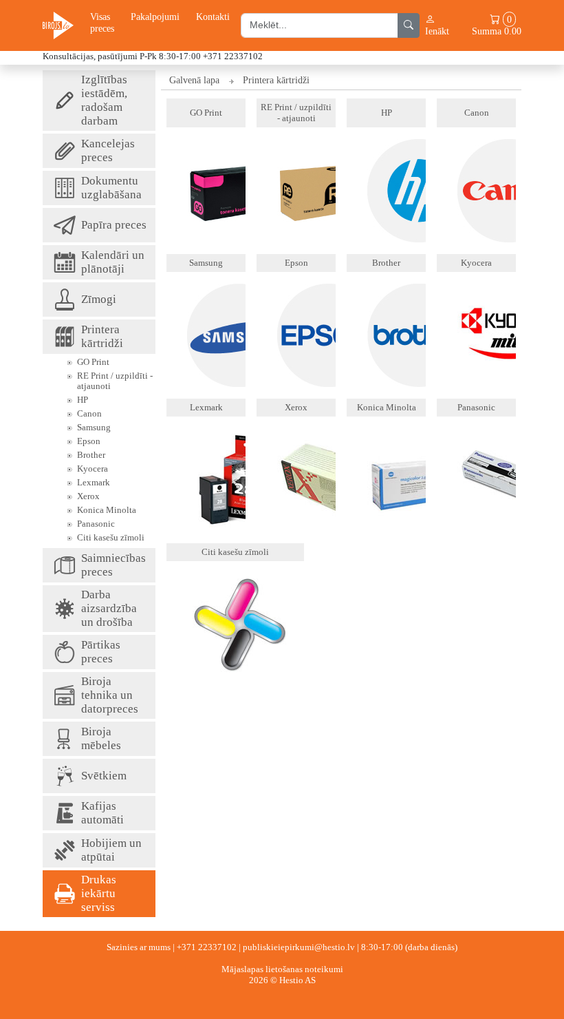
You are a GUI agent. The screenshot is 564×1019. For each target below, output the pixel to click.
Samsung (94, 427)
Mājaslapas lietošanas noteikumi (282, 969)
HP (82, 400)
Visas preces (102, 22)
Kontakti (213, 16)
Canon (89, 413)
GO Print (93, 362)
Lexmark (93, 482)
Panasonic (96, 523)
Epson (88, 441)
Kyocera (92, 468)
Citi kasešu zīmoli (110, 537)
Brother (91, 455)
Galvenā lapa (194, 80)
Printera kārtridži (276, 80)
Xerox (88, 496)
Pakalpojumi (155, 16)
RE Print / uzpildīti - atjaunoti (115, 380)
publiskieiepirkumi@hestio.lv (299, 947)
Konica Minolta (106, 510)
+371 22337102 (207, 947)
